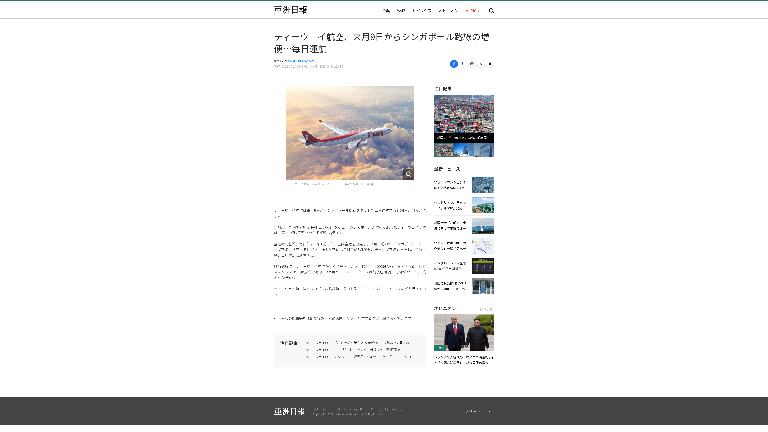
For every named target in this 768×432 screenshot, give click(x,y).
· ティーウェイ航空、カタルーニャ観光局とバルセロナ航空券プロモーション (359, 356)
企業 (386, 11)
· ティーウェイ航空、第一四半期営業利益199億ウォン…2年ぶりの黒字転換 (358, 342)
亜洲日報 (290, 10)
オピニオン (449, 11)
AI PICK (472, 11)
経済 (401, 11)
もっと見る (485, 309)
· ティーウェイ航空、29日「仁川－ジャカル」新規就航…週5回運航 (352, 349)
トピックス (422, 11)
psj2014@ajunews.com (301, 61)
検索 (491, 10)
